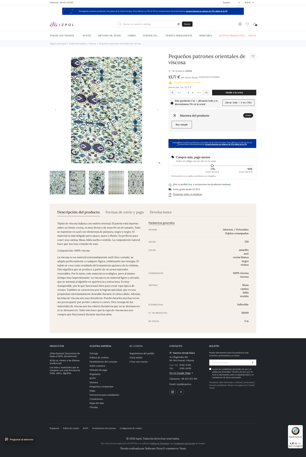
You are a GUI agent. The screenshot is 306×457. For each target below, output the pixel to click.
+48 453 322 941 (189, 378)
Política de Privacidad (159, 443)
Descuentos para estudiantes (104, 394)
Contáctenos (96, 399)
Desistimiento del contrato (103, 361)
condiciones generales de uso (235, 369)
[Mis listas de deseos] (247, 24)
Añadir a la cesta (234, 92)
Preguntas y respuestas (101, 386)
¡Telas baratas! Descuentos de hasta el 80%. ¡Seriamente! (65, 355)
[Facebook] (181, 392)
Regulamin (95, 374)
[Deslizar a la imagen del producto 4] (116, 182)
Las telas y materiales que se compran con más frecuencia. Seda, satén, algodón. (65, 370)
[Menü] (301, 427)
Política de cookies (99, 357)
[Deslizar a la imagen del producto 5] (136, 182)
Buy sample (182, 124)
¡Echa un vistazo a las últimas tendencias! (64, 362)
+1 (206, 92)
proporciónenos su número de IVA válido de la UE (206, 11)
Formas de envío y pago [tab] (125, 212)
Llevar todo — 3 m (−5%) (238, 102)
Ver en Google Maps (179, 373)
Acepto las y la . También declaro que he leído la (232, 373)
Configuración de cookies (131, 428)
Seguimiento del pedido (142, 353)
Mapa (92, 390)
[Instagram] (172, 392)
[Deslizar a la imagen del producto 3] (97, 182)
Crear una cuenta (139, 361)
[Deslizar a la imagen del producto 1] (58, 182)
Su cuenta (136, 346)
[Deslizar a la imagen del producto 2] (77, 182)
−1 (172, 92)
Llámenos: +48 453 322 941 (61, 2)
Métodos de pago (98, 370)
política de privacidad (221, 372)
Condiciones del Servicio (184, 443)
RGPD (93, 378)
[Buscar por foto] (179, 24)
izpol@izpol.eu (184, 384)
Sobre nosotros (97, 365)
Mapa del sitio (97, 403)
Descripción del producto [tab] (78, 212)
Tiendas (94, 407)
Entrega (94, 353)
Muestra (94, 382)
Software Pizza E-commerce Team (165, 448)
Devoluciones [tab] (160, 212)
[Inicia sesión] (240, 24)
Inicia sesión (136, 357)
